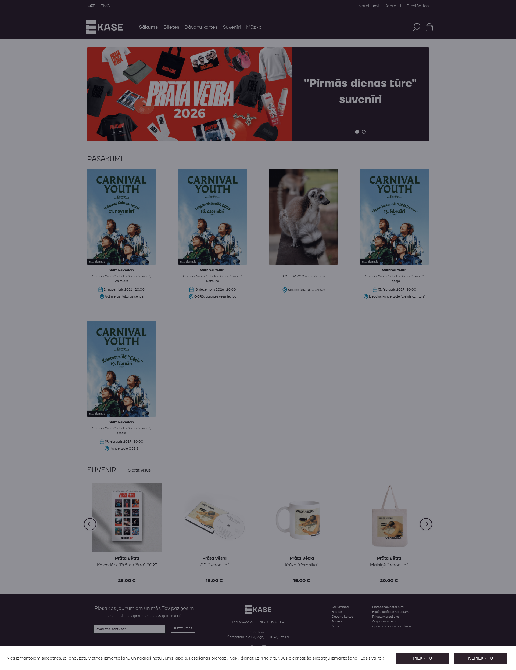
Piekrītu (422, 658)
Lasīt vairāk (372, 658)
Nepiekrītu (480, 658)
